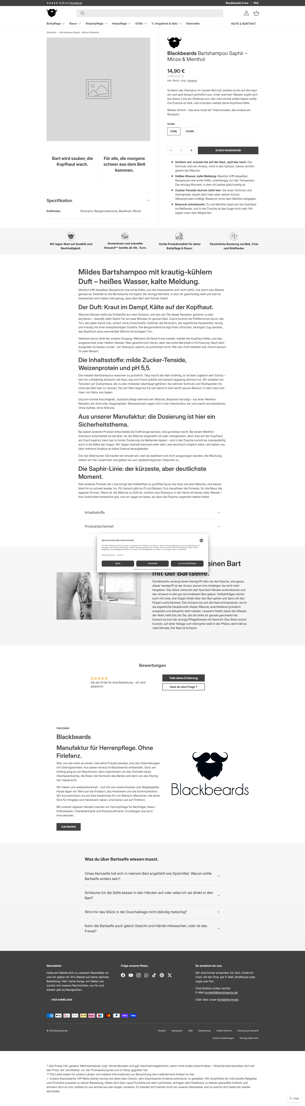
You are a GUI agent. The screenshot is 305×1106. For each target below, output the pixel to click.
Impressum (177, 1030)
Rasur (73, 23)
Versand (192, 80)
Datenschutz (204, 1030)
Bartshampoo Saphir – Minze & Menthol (79, 32)
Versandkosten (118, 1066)
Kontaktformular (227, 999)
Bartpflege (54, 23)
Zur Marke (68, 826)
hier (191, 1074)
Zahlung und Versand (247, 1030)
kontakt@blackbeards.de (221, 992)
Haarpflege (119, 23)
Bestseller (193, 23)
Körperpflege (94, 23)
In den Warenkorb (228, 150)
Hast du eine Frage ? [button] (183, 687)
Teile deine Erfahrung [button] (183, 678)
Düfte (139, 23)
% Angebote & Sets (164, 23)
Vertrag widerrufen (249, 1038)
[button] (256, 13)
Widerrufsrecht (224, 1030)
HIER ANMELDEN (61, 999)
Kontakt (162, 1030)
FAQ (255, 2)
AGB (190, 1030)
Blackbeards (182, 53)
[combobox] (150, 13)
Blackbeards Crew (237, 2)
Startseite (51, 32)
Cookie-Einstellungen (223, 1038)
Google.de (76, 2)
